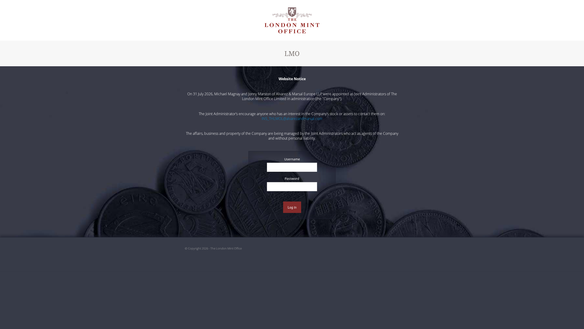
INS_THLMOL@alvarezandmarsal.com (292, 118)
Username (292, 159)
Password (292, 178)
